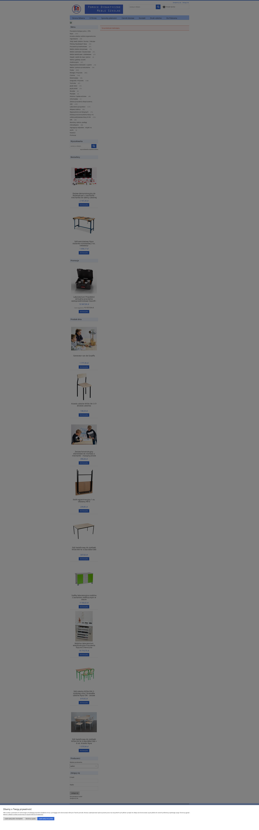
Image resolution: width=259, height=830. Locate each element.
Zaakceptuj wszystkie (46, 818)
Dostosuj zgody (31, 818)
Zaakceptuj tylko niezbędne (14, 818)
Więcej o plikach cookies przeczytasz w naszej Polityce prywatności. (23, 814)
